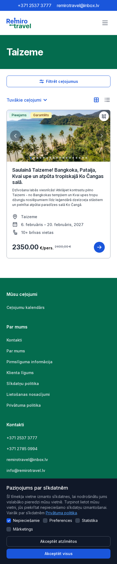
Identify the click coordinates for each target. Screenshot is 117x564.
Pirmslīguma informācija (30, 361)
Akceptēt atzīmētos (58, 541)
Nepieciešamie (26, 520)
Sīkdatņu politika (23, 383)
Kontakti (14, 340)
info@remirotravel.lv (26, 470)
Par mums (16, 351)
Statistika (90, 520)
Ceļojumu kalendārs (26, 307)
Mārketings (23, 529)
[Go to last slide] (15, 135)
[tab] (31, 158)
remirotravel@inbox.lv (78, 5)
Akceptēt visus (59, 553)
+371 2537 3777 (34, 5)
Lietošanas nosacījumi (28, 394)
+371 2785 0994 (22, 448)
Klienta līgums (20, 372)
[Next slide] (101, 135)
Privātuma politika (61, 512)
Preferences (61, 520)
